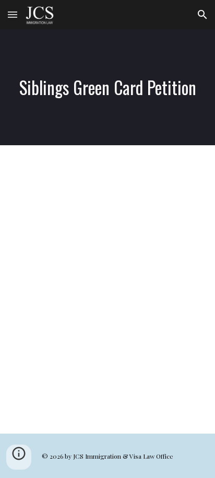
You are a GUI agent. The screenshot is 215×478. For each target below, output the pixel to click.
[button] (12, 14)
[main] (107, 87)
